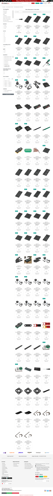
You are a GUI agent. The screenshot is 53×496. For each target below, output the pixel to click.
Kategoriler (26, 461)
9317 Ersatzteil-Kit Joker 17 (8, 59)
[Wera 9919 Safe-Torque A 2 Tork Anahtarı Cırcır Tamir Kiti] (46, 63)
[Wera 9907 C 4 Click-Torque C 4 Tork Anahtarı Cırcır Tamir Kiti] (28, 281)
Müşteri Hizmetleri (39, 456)
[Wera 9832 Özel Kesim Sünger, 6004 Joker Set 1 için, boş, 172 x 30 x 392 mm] (19, 194)
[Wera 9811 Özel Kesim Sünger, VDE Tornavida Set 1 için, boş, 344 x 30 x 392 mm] (28, 194)
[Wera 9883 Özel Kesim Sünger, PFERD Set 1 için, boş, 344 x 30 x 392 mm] (46, 150)
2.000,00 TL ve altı (6, 80)
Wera (5, 28)
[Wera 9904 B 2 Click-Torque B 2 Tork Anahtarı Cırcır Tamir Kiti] (19, 303)
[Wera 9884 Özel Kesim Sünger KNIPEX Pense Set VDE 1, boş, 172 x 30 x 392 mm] (28, 19)
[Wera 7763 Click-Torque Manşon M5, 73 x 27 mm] (19, 391)
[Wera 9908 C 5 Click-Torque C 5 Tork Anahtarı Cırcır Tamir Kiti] (19, 281)
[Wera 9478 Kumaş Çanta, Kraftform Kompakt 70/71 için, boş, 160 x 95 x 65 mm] (28, 106)
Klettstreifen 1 (6, 61)
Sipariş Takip (15, 464)
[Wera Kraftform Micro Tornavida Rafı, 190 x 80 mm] (37, 369)
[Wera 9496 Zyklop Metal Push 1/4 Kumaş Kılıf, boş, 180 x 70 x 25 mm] (19, 106)
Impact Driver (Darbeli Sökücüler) (8, 21)
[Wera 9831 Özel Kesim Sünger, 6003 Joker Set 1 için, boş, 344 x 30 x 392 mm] (37, 237)
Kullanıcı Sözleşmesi (5, 472)
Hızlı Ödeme (37, 3)
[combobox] (3, 483)
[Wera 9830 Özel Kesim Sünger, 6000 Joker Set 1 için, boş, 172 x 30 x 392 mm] (46, 216)
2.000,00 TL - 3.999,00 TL (7, 82)
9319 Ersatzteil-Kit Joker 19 (8, 60)
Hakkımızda (3, 469)
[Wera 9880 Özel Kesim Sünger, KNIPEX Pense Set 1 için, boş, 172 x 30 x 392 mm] (37, 172)
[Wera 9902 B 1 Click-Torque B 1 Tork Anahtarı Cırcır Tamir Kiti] (37, 303)
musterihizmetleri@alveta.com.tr (41, 465)
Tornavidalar (5, 12)
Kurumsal (3, 461)
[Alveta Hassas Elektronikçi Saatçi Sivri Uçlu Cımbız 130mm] (37, 150)
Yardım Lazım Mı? (10, 456)
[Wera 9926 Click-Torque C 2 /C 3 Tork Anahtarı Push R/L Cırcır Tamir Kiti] (28, 84)
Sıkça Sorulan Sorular (23, 456)
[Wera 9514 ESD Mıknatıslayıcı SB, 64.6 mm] (19, 150)
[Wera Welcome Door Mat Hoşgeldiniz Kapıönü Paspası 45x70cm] (28, 259)
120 (4, 46)
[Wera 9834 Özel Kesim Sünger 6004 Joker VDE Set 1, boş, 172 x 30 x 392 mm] (46, 41)
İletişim (41, 3)
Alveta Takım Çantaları (28, 463)
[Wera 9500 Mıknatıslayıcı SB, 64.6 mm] (19, 325)
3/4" (5, 39)
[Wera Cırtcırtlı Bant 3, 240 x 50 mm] (46, 391)
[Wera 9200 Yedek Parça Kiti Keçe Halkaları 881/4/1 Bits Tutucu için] (28, 325)
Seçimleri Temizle (8, 94)
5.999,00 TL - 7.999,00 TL (8, 84)
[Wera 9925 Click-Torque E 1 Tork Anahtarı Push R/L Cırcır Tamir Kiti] (19, 84)
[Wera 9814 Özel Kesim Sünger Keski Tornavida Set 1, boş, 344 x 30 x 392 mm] (37, 63)
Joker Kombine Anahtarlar (7, 16)
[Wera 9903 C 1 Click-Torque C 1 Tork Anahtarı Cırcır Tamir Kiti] (28, 303)
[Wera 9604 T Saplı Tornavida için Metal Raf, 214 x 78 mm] (37, 259)
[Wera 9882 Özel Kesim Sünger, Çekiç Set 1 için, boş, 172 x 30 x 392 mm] (19, 172)
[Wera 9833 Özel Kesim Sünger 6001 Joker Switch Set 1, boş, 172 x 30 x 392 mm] (46, 19)
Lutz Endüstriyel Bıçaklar (28, 468)
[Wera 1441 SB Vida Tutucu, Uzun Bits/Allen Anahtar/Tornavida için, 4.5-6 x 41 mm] (37, 325)
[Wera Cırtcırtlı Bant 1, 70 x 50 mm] (28, 412)
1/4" (4, 40)
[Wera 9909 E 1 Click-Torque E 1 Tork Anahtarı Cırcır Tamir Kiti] (46, 259)
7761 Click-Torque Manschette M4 (7, 66)
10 (4, 32)
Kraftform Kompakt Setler (7, 19)
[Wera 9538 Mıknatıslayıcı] (28, 150)
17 (4, 35)
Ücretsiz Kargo (6, 91)
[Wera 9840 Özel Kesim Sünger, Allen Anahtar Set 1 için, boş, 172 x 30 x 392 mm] (46, 237)
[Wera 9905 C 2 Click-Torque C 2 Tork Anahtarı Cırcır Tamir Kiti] (46, 281)
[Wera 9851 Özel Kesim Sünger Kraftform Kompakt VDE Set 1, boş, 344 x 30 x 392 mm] (37, 41)
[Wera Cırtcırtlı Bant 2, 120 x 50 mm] (19, 412)
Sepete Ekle (19, 32)
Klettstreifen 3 (6, 64)
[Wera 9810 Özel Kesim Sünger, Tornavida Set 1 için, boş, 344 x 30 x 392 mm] (28, 237)
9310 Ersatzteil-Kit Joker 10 (8, 56)
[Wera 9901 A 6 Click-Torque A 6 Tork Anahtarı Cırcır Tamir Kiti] (46, 303)
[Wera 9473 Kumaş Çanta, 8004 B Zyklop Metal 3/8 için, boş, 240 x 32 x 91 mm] (28, 128)
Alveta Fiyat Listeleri (4, 468)
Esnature (5, 26)
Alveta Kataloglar (4, 467)
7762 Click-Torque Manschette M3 (7, 67)
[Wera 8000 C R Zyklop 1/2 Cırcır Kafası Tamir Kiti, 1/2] (46, 347)
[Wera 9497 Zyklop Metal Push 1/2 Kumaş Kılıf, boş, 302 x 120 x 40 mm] (46, 84)
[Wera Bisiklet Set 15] (19, 259)
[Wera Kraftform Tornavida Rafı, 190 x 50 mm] (28, 369)
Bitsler (4, 14)
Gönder (10, 483)
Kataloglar (45, 476)
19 (4, 36)
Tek (4, 50)
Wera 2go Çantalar (6, 20)
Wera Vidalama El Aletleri (28, 464)
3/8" (5, 37)
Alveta (5, 25)
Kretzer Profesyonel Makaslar (29, 467)
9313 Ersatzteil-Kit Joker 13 (8, 57)
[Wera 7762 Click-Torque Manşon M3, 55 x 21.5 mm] (28, 391)
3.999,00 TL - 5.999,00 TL (7, 83)
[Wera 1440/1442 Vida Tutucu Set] (46, 325)
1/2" (4, 41)
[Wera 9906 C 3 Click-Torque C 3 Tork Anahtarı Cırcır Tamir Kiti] (37, 281)
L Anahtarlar (5, 15)
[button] (49, 3)
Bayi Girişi (33, 3)
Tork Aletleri (5, 13)
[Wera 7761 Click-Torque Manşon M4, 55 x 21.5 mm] (37, 391)
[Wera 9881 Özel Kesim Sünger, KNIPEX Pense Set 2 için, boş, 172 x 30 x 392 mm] (28, 172)
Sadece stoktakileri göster (8, 90)
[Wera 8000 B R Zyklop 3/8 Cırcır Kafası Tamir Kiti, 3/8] (19, 369)
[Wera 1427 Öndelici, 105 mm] (46, 369)
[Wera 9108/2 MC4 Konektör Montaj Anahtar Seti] (37, 84)
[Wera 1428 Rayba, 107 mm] (19, 19)
